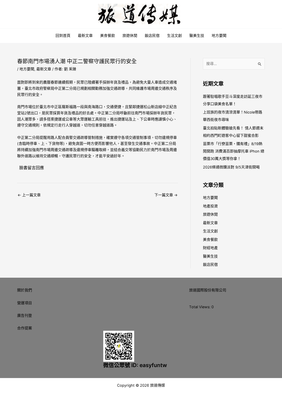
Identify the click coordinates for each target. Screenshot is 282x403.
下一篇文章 (166, 195)
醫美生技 (196, 35)
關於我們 (24, 290)
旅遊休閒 (129, 35)
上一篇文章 (29, 195)
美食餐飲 (107, 35)
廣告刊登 (24, 315)
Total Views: (200, 307)
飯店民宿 (152, 35)
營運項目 (24, 303)
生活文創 (174, 35)
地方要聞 (219, 35)
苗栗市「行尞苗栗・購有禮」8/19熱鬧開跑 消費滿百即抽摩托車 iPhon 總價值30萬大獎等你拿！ (233, 151)
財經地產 (210, 248)
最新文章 (85, 35)
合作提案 (24, 328)
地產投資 (210, 206)
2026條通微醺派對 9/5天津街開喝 (231, 167)
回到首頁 (63, 35)
